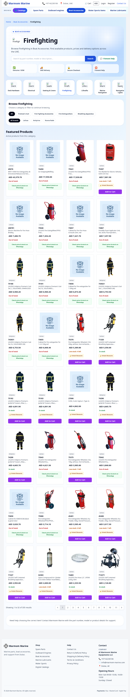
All (12, 114)
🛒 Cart (88, 3)
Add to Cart (110, 192)
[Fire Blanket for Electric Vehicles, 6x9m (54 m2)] (110, 152)
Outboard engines (56, 10)
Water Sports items (96, 10)
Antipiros (36, 120)
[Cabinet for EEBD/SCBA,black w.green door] (19, 499)
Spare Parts (38, 10)
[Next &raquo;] (121, 607)
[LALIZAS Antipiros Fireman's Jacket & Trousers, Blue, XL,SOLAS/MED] (19, 440)
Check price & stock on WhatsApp (20, 187)
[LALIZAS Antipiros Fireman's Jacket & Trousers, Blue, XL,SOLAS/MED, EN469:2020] (50, 381)
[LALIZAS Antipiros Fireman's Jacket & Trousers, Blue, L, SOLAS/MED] (110, 381)
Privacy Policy (72, 663)
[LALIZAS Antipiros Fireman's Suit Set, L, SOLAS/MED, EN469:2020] (19, 267)
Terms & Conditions (75, 660)
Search (90, 58)
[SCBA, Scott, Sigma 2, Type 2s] (80, 381)
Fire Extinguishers (65, 114)
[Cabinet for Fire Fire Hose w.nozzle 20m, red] (80, 211)
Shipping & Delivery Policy (78, 656)
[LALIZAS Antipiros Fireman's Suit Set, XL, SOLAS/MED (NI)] (19, 323)
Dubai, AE (105, 666)
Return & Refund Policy (77, 653)
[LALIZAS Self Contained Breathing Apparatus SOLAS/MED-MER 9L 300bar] (110, 323)
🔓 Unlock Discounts (106, 185)
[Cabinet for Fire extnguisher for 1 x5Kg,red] (80, 267)
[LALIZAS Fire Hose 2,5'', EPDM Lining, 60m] (80, 558)
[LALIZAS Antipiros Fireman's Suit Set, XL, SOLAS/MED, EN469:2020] (50, 267)
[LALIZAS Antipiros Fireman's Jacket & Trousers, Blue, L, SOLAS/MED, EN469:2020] (19, 381)
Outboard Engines (43, 653)
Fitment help (107, 58)
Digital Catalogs (42, 667)
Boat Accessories (76, 10)
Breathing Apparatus (86, 114)
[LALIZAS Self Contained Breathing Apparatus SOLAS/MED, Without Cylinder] (110, 558)
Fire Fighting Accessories (43, 114)
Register (111, 3)
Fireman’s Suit (23, 114)
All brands (14, 120)
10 (110, 607)
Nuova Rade (49, 120)
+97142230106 (52, 3)
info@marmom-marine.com (113, 662)
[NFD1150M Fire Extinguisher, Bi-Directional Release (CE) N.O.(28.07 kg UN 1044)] (19, 152)
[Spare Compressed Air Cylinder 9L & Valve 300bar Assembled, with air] (50, 558)
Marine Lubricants (118, 10)
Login (103, 3)
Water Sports (41, 663)
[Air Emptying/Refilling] (50, 152)
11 (116, 607)
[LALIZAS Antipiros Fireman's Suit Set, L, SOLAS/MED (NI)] (110, 267)
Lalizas (25, 120)
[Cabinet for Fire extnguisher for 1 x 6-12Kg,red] (50, 323)
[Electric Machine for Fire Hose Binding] (19, 211)
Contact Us (121, 3)
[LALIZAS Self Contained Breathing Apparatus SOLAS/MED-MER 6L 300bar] (19, 558)
